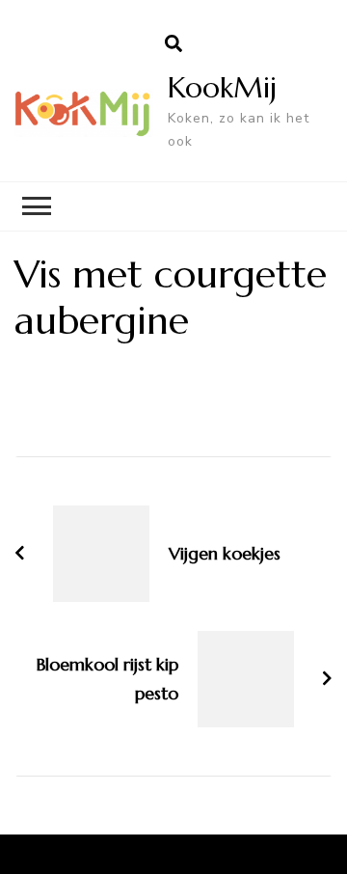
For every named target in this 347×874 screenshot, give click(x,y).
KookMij (222, 87)
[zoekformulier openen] (173, 44)
